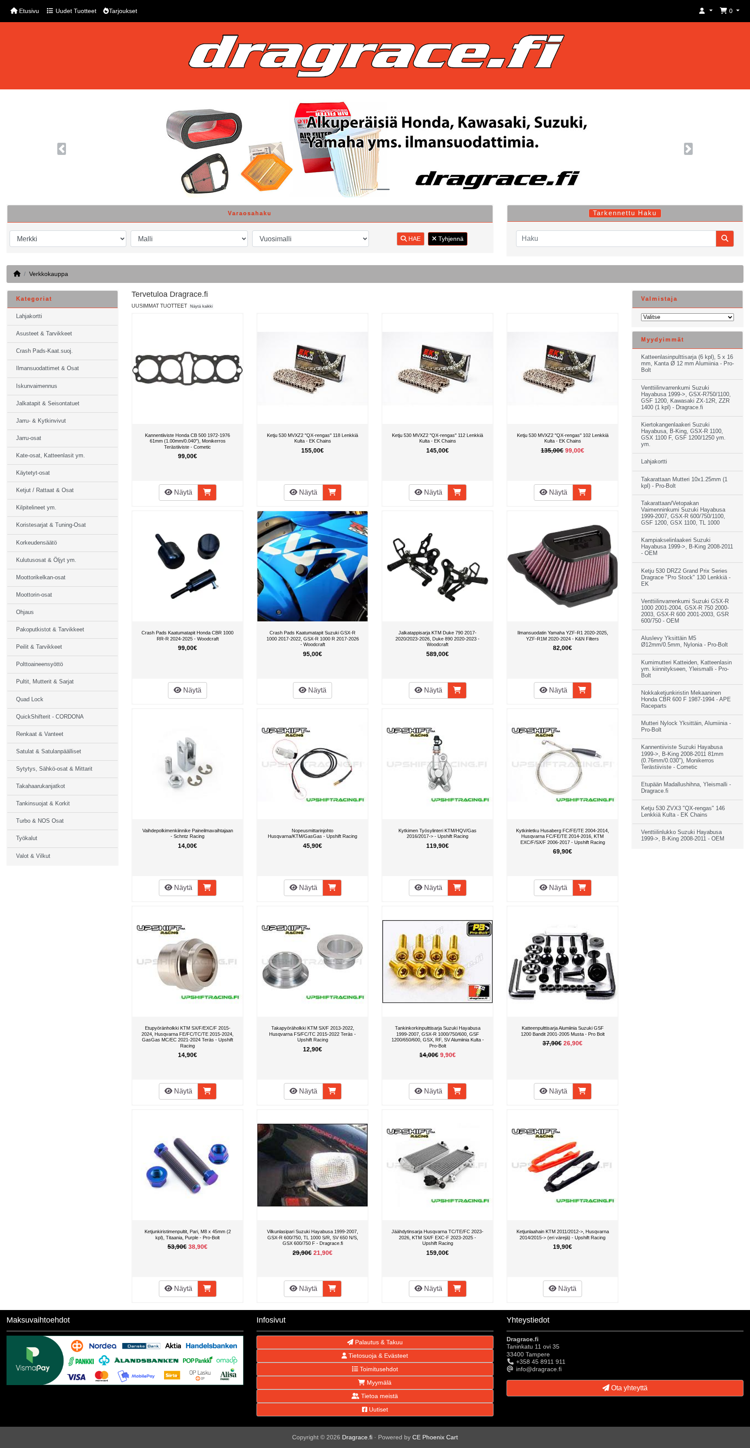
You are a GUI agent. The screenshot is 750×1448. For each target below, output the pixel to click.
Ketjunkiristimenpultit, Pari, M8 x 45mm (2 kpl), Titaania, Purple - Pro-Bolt (188, 1234)
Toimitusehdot (378, 1369)
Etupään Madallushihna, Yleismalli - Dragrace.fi (686, 787)
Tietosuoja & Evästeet (377, 1355)
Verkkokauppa (48, 273)
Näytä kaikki (201, 306)
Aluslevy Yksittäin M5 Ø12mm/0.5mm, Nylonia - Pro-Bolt (684, 641)
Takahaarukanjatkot (40, 786)
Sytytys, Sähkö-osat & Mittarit (54, 769)
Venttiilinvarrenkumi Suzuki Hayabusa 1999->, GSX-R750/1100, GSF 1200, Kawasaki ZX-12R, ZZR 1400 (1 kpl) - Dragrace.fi (686, 397)
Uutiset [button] (377, 1409)
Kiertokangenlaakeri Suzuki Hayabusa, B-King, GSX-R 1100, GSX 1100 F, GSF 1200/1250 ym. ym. (683, 434)
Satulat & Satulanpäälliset (48, 752)
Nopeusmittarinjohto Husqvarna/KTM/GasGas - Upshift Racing (312, 833)
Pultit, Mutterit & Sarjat (45, 682)
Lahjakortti (29, 316)
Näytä (182, 492)
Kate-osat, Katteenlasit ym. (50, 456)
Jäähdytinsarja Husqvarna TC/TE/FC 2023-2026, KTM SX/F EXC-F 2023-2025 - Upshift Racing (437, 1237)
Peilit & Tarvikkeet (39, 647)
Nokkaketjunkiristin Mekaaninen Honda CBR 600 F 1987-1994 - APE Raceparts (686, 699)
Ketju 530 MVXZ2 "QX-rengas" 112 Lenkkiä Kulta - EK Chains (437, 438)
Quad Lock (29, 699)
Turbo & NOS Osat (40, 821)
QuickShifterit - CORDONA (50, 717)
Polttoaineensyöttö (39, 664)
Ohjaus (25, 612)
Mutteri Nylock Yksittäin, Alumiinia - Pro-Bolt (686, 726)
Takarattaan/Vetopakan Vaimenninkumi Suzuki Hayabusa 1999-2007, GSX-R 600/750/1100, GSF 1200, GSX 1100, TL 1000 (683, 513)
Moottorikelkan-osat (41, 578)
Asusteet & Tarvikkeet (44, 334)
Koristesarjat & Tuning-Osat (51, 525)
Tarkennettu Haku (625, 213)
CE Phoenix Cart (435, 1437)
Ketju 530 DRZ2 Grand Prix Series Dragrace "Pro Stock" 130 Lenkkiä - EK (685, 577)
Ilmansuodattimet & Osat (47, 368)
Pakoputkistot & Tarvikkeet (50, 630)
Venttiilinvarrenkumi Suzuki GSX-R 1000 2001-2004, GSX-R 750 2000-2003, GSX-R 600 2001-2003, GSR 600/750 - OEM (685, 611)
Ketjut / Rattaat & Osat (45, 490)
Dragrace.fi (357, 1437)
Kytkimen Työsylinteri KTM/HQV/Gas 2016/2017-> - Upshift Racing (437, 833)
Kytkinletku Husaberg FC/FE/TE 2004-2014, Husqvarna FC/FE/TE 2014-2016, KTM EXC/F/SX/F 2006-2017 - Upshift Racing (562, 836)
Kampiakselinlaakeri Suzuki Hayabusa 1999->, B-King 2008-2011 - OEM (687, 546)
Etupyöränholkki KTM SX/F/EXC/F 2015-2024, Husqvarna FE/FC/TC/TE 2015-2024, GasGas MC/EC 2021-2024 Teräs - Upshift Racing (187, 1036)
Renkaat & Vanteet (39, 734)
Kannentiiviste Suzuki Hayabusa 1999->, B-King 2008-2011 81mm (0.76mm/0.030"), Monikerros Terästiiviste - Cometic (682, 757)
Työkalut (26, 838)
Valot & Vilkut (33, 856)
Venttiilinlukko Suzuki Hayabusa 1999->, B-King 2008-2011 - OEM (682, 835)
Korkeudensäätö (36, 543)
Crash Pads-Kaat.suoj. (44, 351)
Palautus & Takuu (378, 1342)
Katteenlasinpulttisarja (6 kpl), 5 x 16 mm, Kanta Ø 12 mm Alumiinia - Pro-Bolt (687, 363)
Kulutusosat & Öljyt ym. (46, 560)
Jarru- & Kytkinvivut (41, 421)
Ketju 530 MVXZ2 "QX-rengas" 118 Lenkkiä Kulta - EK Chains (312, 438)
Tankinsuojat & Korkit (43, 804)
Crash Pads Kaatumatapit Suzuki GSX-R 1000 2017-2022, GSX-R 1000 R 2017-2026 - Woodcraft (312, 638)
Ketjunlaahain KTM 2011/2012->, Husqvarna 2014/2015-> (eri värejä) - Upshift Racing (562, 1234)
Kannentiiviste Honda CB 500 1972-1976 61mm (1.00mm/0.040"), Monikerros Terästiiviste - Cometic (187, 441)
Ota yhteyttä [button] (628, 1388)
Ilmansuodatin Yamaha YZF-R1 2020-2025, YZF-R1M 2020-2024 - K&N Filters (562, 635)
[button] (706, 11)
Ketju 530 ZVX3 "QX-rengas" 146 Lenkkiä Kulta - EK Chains (683, 811)
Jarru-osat (28, 438)
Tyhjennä (450, 238)
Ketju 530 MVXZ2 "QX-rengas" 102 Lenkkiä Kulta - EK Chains (563, 438)
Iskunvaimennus (36, 386)
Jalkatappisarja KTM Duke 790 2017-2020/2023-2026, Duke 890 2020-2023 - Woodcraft (437, 638)
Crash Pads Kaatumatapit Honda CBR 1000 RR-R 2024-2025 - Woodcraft (187, 635)
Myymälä (378, 1382)
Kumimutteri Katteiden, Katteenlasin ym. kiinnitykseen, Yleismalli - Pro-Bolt (686, 669)
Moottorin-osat (34, 595)
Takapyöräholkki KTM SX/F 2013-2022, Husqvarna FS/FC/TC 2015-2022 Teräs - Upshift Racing (312, 1033)
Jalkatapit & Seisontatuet (47, 404)
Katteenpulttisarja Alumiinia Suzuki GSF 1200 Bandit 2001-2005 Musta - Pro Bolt (563, 1031)
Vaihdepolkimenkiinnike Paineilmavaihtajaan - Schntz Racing (187, 833)
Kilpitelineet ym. (36, 508)
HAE (414, 238)
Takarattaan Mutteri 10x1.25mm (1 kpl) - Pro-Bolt (684, 482)
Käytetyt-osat (33, 473)
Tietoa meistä (378, 1395)
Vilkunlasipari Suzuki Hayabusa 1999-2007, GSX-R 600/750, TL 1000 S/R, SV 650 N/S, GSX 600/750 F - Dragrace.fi (312, 1237)
